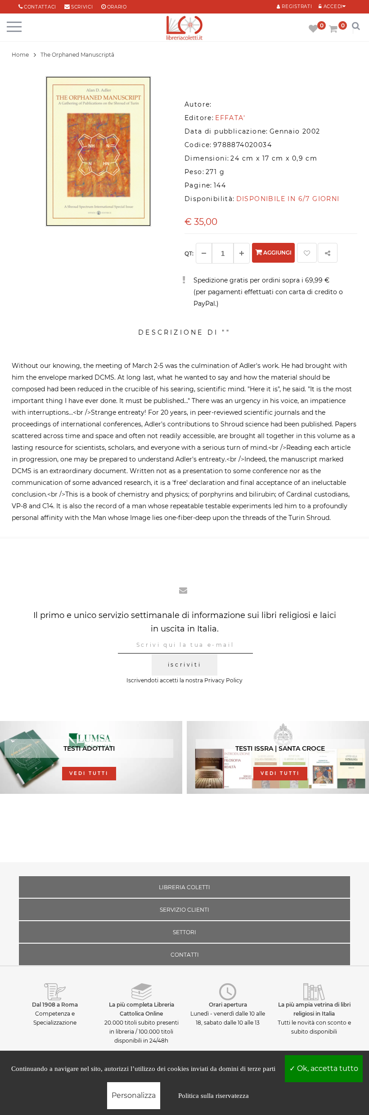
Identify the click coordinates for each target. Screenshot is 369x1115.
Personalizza (134, 1095)
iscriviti (184, 664)
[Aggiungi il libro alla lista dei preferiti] (307, 253)
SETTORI (184, 932)
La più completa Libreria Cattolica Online (141, 1009)
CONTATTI (185, 954)
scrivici (82, 7)
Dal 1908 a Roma (55, 1004)
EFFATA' (230, 118)
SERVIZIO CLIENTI (184, 909)
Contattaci (40, 7)
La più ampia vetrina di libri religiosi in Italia (314, 1009)
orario (117, 7)
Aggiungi (277, 252)
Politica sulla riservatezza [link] (213, 1095)
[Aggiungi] (241, 253)
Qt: (189, 253)
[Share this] (328, 253)
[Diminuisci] (204, 253)
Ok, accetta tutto (326, 1068)
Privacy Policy (223, 680)
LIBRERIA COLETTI (184, 887)
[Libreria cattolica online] (184, 28)
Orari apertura (228, 1004)
